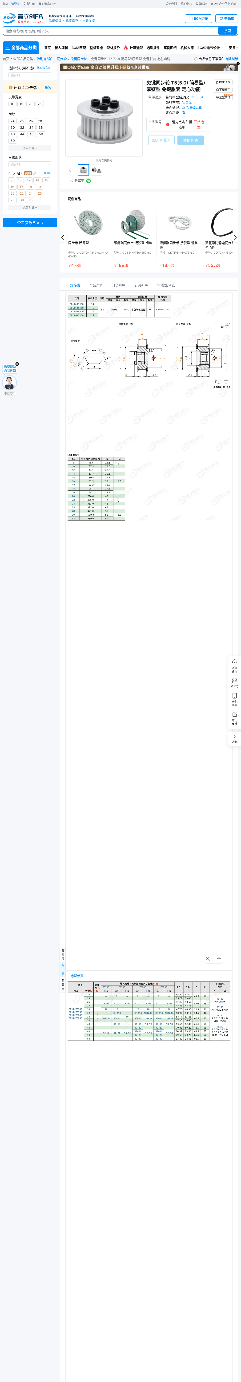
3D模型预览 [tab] (166, 285)
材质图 (62, 954)
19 (39, 187)
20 (30, 104)
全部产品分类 (23, 59)
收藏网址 (201, 4)
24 (13, 121)
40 (13, 134)
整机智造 (96, 48)
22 (22, 193)
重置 (48, 88)
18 (30, 187)
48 (31, 134)
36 (41, 127)
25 (40, 104)
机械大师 (187, 48)
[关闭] (238, 63)
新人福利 (61, 48)
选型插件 (153, 48)
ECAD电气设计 (208, 48)
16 (12, 187)
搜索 (227, 31)
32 (22, 127)
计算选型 (136, 48)
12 (28, 180)
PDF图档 (224, 82)
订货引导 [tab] (118, 285)
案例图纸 (170, 48)
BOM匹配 (79, 48)
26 (31, 121)
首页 (47, 48)
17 (21, 187)
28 (40, 121)
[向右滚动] (235, 237)
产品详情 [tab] (96, 285)
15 (21, 104)
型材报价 (113, 48)
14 (37, 180)
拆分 (62, 969)
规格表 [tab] (75, 285)
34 (31, 127)
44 (22, 134)
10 (12, 104)
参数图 (62, 984)
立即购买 (190, 140)
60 (13, 141)
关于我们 (171, 4)
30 (13, 127)
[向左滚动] (62, 237)
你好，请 (11, 4)
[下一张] (136, 170)
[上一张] (71, 170)
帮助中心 (186, 4)
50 (41, 134)
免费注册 (29, 4)
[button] (30, 87)
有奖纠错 (231, 59)
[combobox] (120, 31)
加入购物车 (161, 140)
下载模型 (224, 90)
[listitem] (88, 237)
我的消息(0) (46, 4)
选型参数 (77, 976)
